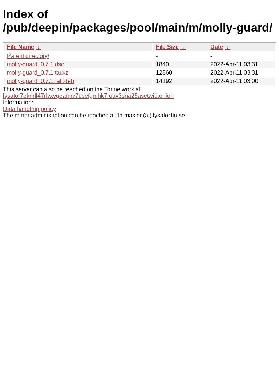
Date (216, 47)
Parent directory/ (28, 56)
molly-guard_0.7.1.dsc (35, 64)
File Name (20, 47)
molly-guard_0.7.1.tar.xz (37, 73)
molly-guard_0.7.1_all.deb (40, 81)
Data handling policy (29, 109)
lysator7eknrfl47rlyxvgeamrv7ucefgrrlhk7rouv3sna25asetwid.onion (88, 96)
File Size (167, 47)
